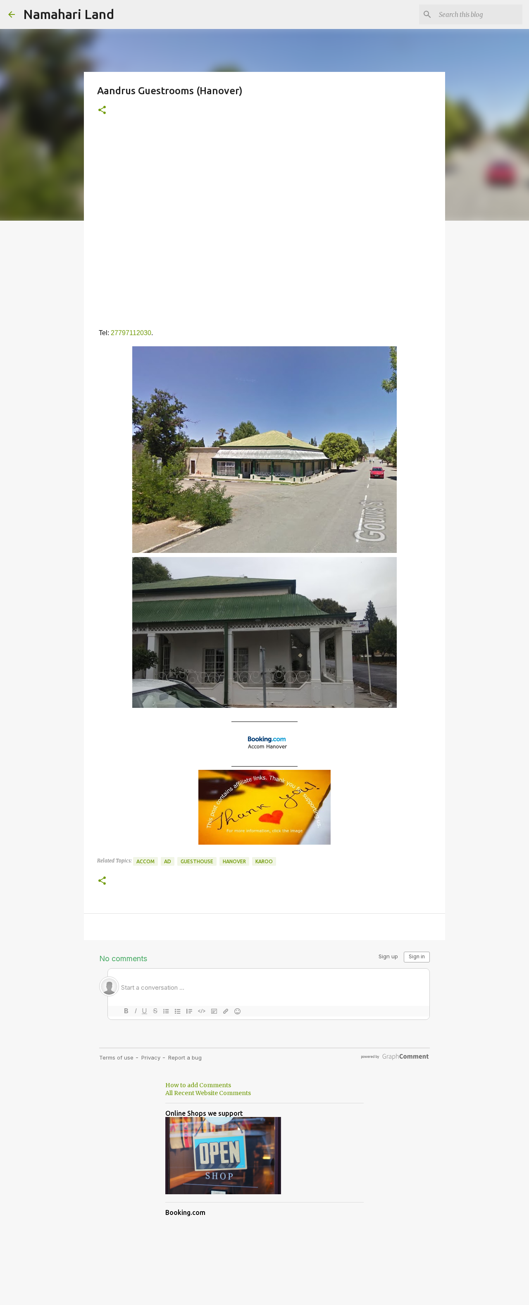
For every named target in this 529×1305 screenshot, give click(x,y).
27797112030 (131, 332)
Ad (167, 861)
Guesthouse (197, 861)
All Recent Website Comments (208, 1093)
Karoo (264, 861)
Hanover (234, 861)
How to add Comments (198, 1085)
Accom (145, 861)
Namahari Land (68, 14)
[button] (102, 110)
